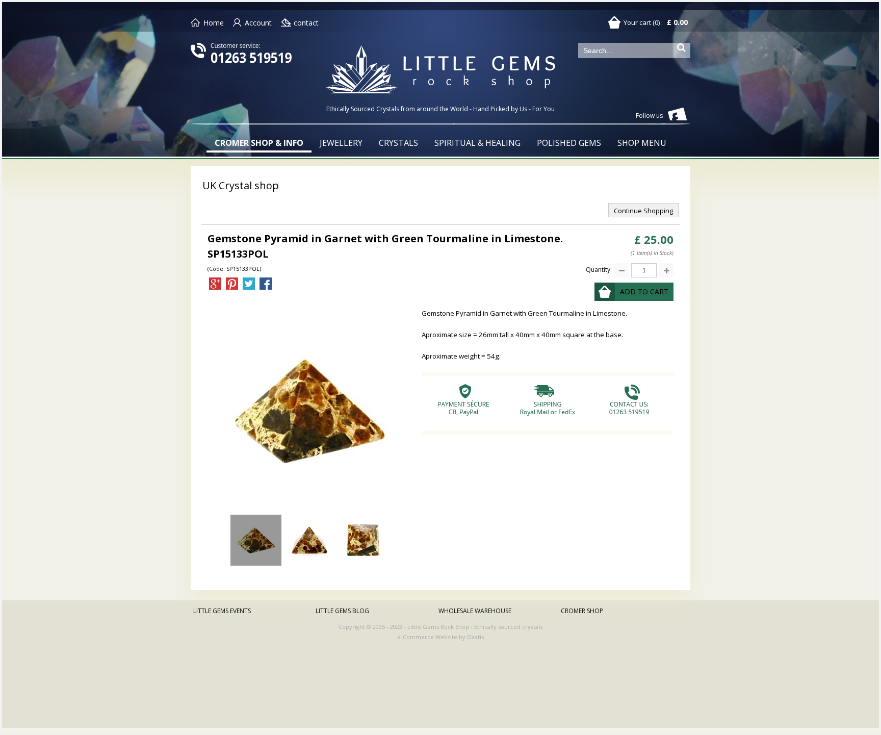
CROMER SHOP (582, 610)
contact (306, 23)
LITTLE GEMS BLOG (342, 610)
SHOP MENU (641, 142)
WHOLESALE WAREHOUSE (474, 610)
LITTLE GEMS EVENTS (222, 610)
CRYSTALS (398, 142)
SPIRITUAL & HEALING (477, 142)
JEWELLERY (341, 142)
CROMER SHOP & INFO (259, 142)
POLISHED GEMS (569, 142)
